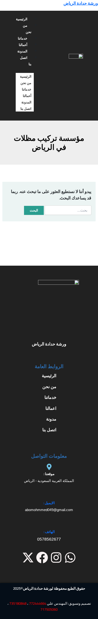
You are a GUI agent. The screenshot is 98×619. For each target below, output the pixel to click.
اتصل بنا (25, 61)
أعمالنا (23, 45)
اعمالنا (50, 408)
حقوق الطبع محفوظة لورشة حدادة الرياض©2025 (49, 588)
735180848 (17, 603)
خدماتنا (22, 38)
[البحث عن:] (68, 210)
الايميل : (49, 502)
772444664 (37, 603)
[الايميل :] (49, 496)
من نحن (27, 28)
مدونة (51, 419)
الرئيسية (21, 19)
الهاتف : (49, 531)
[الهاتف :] (49, 525)
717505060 (49, 609)
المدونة (22, 51)
